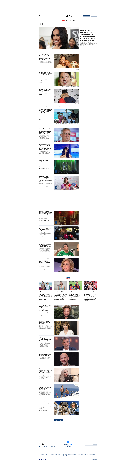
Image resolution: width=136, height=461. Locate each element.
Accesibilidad (82, 449)
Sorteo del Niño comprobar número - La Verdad (70, 455)
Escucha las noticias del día (91, 454)
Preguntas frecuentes (59, 455)
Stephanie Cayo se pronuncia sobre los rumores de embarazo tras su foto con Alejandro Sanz (45, 179)
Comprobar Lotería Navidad (57, 454)
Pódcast (79, 455)
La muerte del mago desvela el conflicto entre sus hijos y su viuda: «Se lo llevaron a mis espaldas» (58, 106)
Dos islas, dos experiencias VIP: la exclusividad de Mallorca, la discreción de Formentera (45, 387)
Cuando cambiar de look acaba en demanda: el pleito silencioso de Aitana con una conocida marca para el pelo (45, 147)
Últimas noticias (80, 454)
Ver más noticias (58, 420)
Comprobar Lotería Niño (44, 454)
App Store (88, 446)
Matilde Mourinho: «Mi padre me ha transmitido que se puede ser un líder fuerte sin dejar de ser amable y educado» (45, 131)
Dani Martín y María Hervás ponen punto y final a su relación (44, 162)
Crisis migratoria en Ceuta (70, 20)
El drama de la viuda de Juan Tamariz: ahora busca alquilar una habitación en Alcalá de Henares (45, 92)
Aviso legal (77, 449)
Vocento (44, 449)
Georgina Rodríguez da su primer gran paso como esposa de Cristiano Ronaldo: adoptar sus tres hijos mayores (45, 111)
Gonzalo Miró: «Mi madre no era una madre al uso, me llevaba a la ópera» (45, 354)
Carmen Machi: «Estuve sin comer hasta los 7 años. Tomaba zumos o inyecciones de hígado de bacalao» (45, 261)
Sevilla (70, 17)
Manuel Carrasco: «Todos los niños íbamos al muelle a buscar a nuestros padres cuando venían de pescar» (45, 308)
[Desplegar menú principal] (39, 15)
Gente (41, 24)
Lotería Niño (51, 454)
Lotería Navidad (64, 454)
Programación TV (74, 454)
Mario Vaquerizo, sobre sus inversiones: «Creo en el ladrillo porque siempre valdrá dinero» (45, 244)
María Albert (40, 253)
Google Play (94, 446)
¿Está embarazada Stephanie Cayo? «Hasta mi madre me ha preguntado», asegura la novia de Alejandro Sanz (45, 57)
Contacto (53, 449)
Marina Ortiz (40, 269)
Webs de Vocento (94, 459)
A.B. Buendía (40, 82)
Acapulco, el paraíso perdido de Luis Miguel (44, 402)
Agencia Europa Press (42, 168)
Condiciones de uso (72, 449)
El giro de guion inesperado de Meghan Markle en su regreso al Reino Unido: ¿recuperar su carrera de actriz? (88, 35)
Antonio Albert (41, 396)
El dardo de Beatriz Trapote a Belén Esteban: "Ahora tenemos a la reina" (45, 228)
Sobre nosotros (48, 449)
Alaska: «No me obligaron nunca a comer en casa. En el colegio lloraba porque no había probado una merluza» (45, 371)
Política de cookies (65, 449)
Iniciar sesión (94, 15)
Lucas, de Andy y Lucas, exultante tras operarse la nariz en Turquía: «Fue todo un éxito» (45, 74)
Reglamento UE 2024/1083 (89, 449)
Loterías (85, 454)
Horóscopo (69, 454)
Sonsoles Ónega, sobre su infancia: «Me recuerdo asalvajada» (45, 322)
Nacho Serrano (41, 410)
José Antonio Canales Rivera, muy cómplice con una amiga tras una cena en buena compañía (45, 213)
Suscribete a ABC (86, 15)
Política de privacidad (59, 449)
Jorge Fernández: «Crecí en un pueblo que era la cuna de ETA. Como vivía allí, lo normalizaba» (45, 338)
